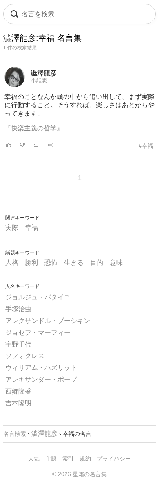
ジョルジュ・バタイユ (38, 297)
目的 (96, 262)
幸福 (31, 227)
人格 (11, 262)
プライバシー (114, 458)
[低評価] (22, 145)
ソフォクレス (24, 355)
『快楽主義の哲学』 (33, 128)
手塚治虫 (18, 308)
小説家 (39, 80)
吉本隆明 (18, 403)
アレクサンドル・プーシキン (47, 320)
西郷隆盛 (18, 391)
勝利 (31, 262)
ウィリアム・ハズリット (41, 367)
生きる (74, 262)
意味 (116, 262)
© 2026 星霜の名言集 (79, 474)
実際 (11, 227)
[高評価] (8, 145)
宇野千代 (18, 344)
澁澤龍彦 (44, 73)
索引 (68, 458)
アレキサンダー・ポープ (41, 379)
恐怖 (50, 262)
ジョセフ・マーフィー (38, 332)
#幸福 (146, 146)
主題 (51, 458)
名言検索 (14, 433)
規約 (85, 458)
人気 (34, 458)
